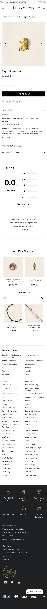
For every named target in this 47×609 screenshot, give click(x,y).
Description (7, 110)
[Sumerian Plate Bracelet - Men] (34, 313)
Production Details (11, 146)
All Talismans (7, 414)
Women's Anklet (8, 441)
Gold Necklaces (8, 465)
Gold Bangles (7, 472)
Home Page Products (33, 437)
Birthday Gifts (15, 17)
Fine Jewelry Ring (31, 385)
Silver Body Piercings (33, 448)
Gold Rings (29, 461)
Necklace (5, 374)
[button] (41, 44)
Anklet (27, 374)
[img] (10, 101)
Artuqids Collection (9, 364)
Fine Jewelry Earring (9, 394)
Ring (3, 371)
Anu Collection (30, 364)
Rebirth (27, 404)
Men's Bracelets (31, 458)
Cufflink (5, 475)
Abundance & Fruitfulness (34, 397)
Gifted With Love (8, 434)
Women (28, 368)
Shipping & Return (10, 152)
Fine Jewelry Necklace (33, 394)
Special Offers (30, 434)
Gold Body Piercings (32, 468)
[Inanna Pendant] (34, 267)
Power (4, 404)
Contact (5, 560)
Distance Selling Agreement (14, 539)
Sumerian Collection (32, 355)
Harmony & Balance (32, 411)
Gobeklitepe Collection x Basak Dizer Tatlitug (11, 356)
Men (26, 378)
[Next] (41, 254)
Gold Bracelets (7, 468)
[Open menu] (4, 7)
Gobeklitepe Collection (34, 361)
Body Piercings (30, 475)
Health (27, 401)
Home (4, 17)
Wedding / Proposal (10, 421)
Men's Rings (6, 437)
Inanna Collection (9, 361)
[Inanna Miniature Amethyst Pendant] (13, 267)
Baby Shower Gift (31, 430)
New (3, 368)
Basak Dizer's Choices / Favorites (11, 426)
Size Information (9, 526)
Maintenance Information (13, 529)
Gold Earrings (30, 465)
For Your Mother (31, 414)
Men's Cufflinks (7, 458)
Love (4, 397)
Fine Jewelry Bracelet (10, 388)
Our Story (6, 546)
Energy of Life (7, 401)
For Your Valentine (32, 418)
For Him (27, 425)
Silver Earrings (30, 444)
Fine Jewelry (7, 378)
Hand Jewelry (30, 381)
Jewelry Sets (7, 461)
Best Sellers (6, 385)
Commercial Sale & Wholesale (15, 553)
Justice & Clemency (9, 411)
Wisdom (28, 408)
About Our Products (11, 549)
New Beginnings (31, 421)
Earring (4, 381)
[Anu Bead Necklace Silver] (13, 313)
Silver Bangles (7, 451)
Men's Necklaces (31, 454)
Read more (6, 137)
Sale (3, 454)
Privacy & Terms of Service (14, 532)
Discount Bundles (8, 430)
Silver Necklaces (8, 444)
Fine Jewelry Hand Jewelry (32, 389)
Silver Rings (29, 441)
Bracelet (28, 371)
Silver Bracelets (8, 448)
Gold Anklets (29, 472)
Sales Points (7, 556)
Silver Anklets (30, 451)
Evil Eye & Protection (9, 408)
